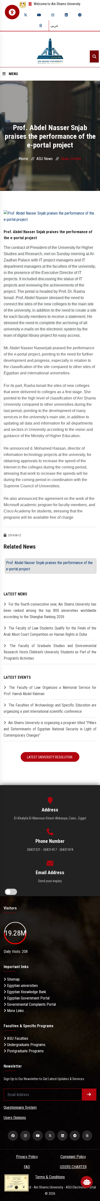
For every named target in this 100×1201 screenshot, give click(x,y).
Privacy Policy (27, 1156)
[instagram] (52, 15)
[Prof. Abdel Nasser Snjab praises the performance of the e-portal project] (50, 216)
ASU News (44, 158)
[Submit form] (89, 1095)
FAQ (27, 1167)
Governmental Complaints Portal (31, 1004)
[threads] (40, 25)
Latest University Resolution (50, 757)
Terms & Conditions (50, 1177)
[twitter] (25, 15)
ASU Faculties (17, 1038)
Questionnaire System (20, 1107)
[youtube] (39, 15)
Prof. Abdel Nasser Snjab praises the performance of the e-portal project (49, 565)
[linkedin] (66, 15)
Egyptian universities (22, 985)
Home (23, 158)
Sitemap (13, 979)
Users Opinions (15, 1117)
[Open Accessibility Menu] (12, 12)
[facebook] (13, 1136)
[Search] (94, 56)
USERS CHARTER (73, 1167)
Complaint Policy (73, 1156)
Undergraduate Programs (25, 1044)
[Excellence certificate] (16, 1182)
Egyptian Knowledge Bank (26, 992)
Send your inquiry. (50, 881)
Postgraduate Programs (25, 1051)
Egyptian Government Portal (28, 998)
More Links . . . (17, 1010)
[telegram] (80, 15)
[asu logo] (50, 49)
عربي (54, 26)
